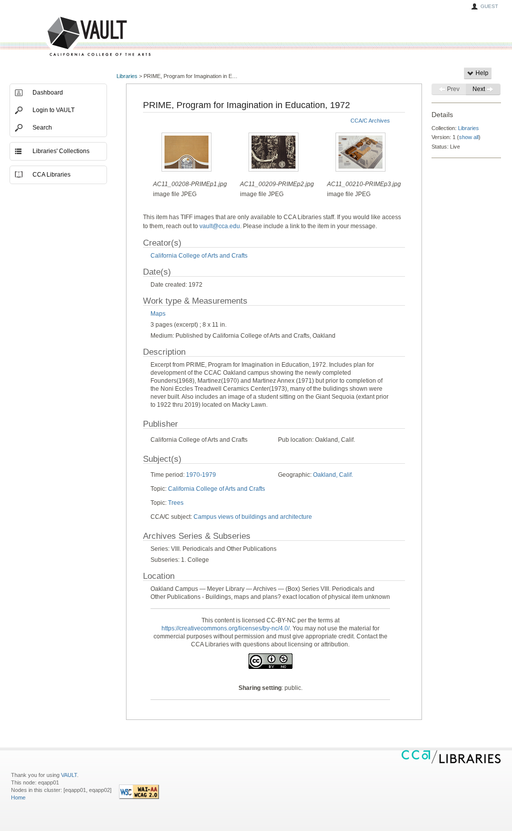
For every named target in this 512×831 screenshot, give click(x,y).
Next (479, 89)
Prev (453, 89)
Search (42, 127)
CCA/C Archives (370, 121)
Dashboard (47, 92)
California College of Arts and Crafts (199, 255)
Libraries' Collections (61, 151)
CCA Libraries (51, 174)
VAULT (61, 37)
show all (468, 137)
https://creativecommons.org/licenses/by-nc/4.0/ (226, 628)
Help (481, 73)
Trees (176, 502)
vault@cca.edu (220, 226)
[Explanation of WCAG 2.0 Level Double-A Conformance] (139, 797)
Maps (158, 313)
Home (18, 797)
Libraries (127, 76)
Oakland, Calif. (333, 474)
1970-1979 (201, 474)
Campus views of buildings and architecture (253, 516)
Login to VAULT (53, 110)
